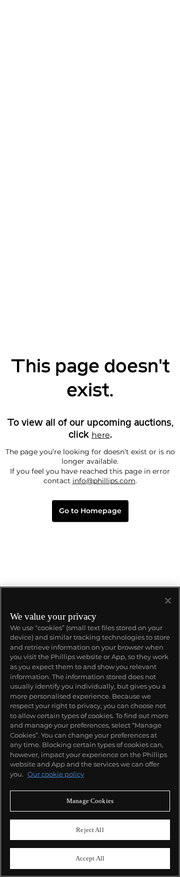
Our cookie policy (56, 774)
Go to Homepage (90, 511)
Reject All (90, 830)
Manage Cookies (90, 801)
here (101, 434)
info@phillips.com (104, 480)
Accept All (90, 858)
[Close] (168, 601)
